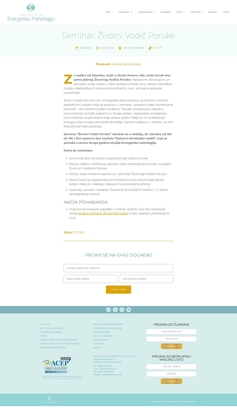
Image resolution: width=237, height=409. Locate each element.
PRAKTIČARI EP (100, 340)
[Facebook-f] (115, 309)
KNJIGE (97, 347)
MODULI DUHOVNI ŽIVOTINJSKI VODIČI (59, 343)
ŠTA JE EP (45, 324)
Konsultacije (145, 12)
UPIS (108, 12)
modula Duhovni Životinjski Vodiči (103, 213)
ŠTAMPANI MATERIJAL (51, 332)
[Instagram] (122, 309)
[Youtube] (128, 309)
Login (226, 12)
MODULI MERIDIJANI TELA (53, 347)
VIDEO (43, 336)
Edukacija (124, 12)
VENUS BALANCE (101, 332)
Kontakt (212, 12)
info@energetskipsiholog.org (107, 374)
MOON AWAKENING (103, 336)
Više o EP (195, 12)
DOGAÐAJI (98, 343)
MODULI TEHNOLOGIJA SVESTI (108, 324)
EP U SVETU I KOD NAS (51, 328)
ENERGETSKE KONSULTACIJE (107, 328)
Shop (179, 12)
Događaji (166, 12)
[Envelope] (108, 309)
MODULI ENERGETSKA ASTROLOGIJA (58, 340)
